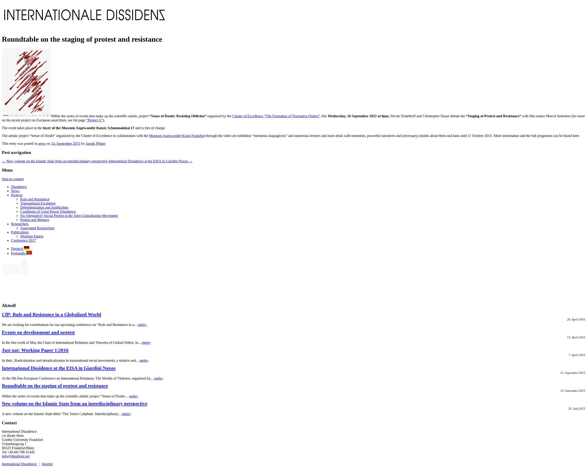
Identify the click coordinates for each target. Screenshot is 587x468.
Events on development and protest (38, 332)
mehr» (142, 325)
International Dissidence (20, 464)
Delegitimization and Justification (44, 207)
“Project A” (94, 120)
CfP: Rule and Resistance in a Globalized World (51, 314)
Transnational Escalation (37, 203)
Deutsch (17, 249)
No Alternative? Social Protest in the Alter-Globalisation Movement (69, 216)
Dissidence (19, 187)
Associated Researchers (37, 228)
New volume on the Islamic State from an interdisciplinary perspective (55, 161)
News (15, 191)
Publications (20, 232)
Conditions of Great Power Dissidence (48, 211)
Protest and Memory (35, 220)
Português (18, 253)
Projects (16, 195)
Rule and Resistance (35, 199)
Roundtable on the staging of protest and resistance (55, 385)
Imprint (47, 464)
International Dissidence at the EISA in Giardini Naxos (151, 161)
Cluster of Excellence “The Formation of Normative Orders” (276, 116)
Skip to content (13, 179)
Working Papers (31, 236)
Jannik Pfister (95, 143)
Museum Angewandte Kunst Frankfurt (177, 136)
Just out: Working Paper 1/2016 (35, 350)
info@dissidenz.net (16, 456)
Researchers (19, 224)
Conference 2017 (23, 240)
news (42, 143)
